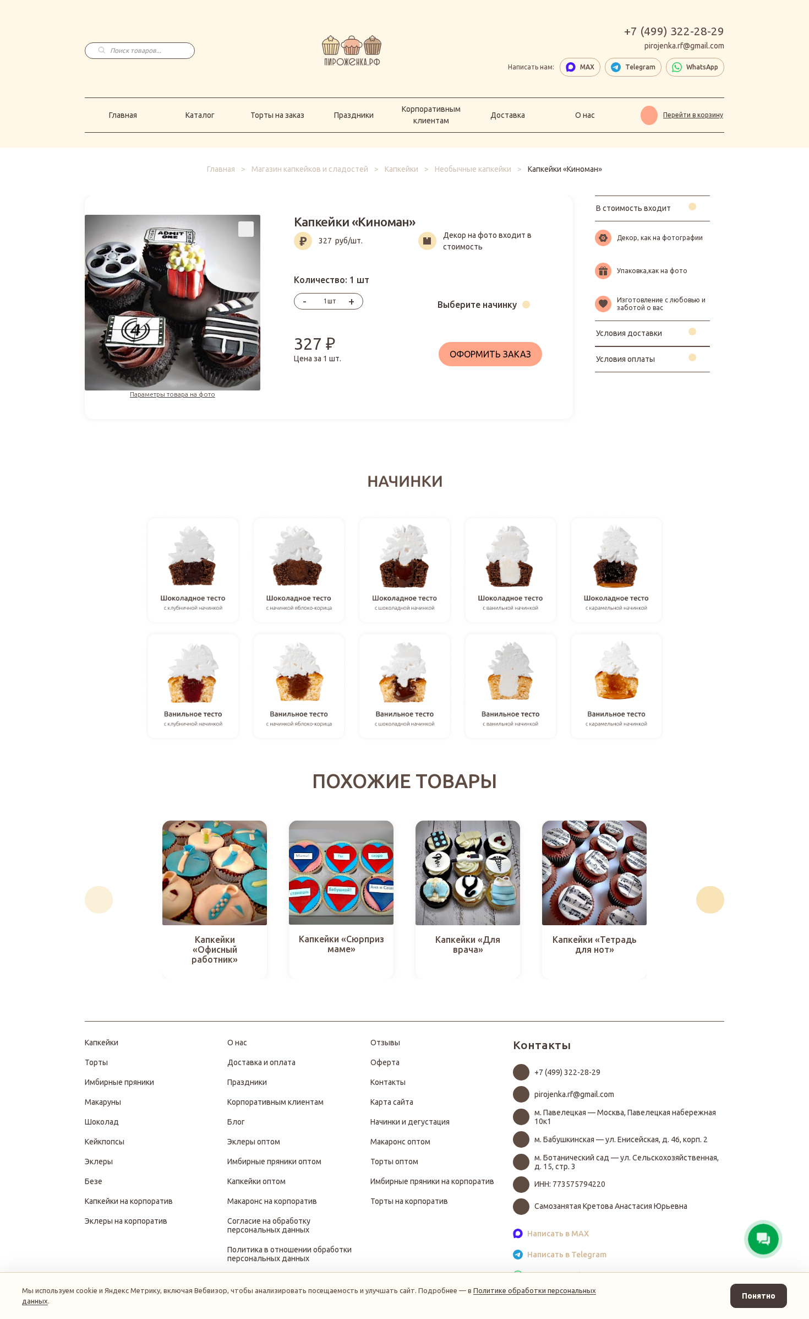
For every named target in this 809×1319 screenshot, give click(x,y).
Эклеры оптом (253, 1141)
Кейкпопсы (104, 1141)
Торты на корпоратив (409, 1201)
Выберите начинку (477, 305)
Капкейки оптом (256, 1181)
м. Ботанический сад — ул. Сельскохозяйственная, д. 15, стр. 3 (626, 1162)
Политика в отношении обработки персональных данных (289, 1254)
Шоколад (102, 1121)
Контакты (388, 1082)
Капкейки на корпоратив (129, 1201)
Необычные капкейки (473, 169)
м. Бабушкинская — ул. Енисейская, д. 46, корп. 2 (621, 1139)
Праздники (354, 115)
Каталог (200, 115)
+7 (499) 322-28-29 (674, 30)
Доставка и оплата (261, 1062)
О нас (585, 115)
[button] (99, 900)
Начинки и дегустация (410, 1121)
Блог (236, 1121)
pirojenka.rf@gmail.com (684, 45)
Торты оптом (394, 1161)
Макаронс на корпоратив (272, 1201)
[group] (214, 900)
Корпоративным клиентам (431, 115)
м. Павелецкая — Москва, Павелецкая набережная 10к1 (625, 1117)
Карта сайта (391, 1102)
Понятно (758, 1295)
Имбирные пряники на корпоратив (432, 1181)
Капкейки (401, 169)
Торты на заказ (277, 115)
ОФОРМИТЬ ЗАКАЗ (490, 354)
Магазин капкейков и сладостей (310, 169)
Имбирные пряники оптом (274, 1161)
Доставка (507, 115)
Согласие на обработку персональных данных (268, 1225)
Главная (123, 115)
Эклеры (99, 1161)
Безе (93, 1181)
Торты (96, 1062)
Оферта (385, 1062)
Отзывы (385, 1042)
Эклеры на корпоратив (126, 1221)
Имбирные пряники (119, 1082)
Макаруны (103, 1102)
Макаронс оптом (400, 1141)
